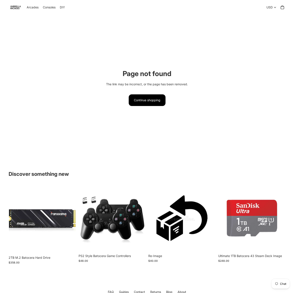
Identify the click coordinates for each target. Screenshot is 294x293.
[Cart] (282, 7)
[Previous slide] (15, 219)
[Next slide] (69, 219)
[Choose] (209, 245)
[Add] (69, 247)
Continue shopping (147, 100)
